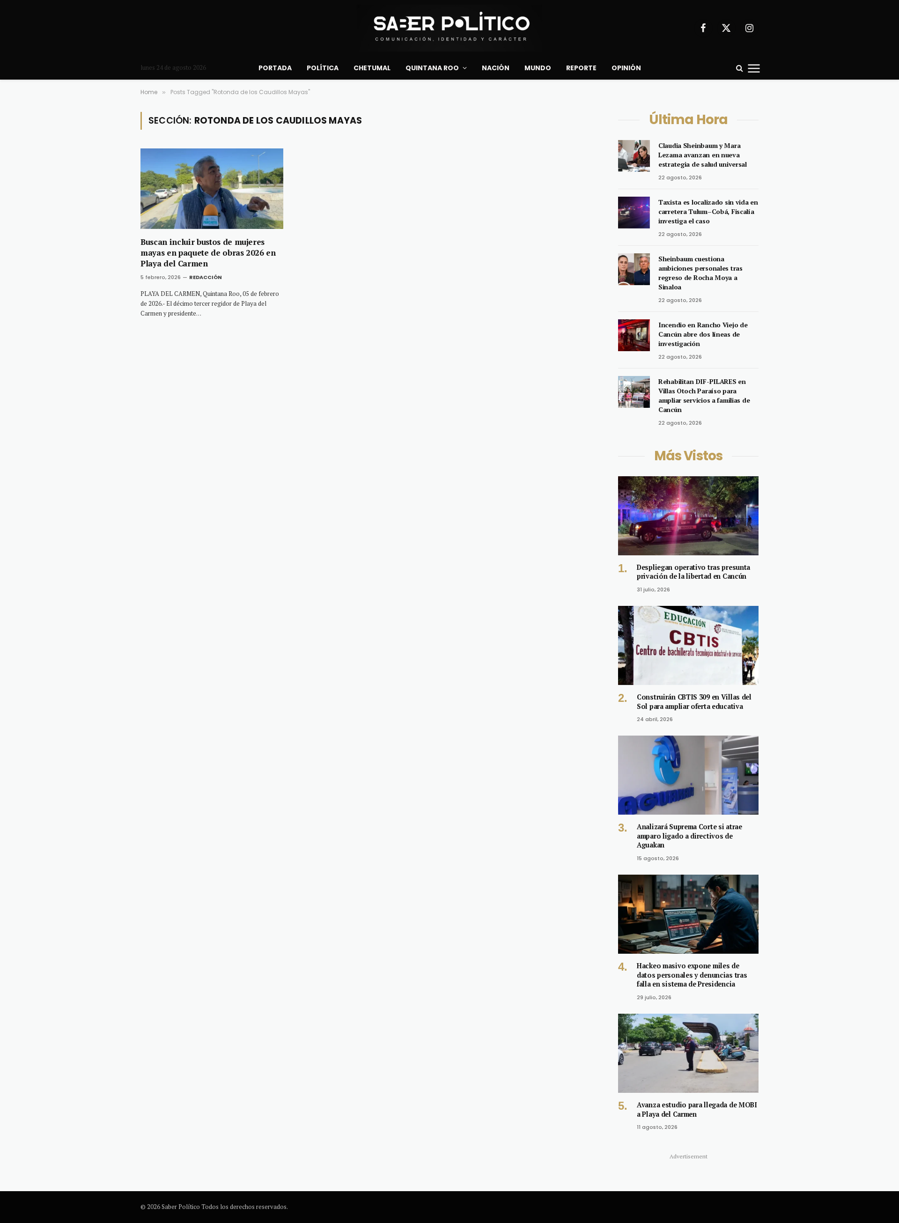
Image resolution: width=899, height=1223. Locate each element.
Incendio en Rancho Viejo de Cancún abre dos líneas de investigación (702, 334)
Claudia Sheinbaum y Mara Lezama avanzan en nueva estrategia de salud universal (702, 155)
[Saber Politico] (449, 28)
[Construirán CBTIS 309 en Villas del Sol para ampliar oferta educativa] (688, 645)
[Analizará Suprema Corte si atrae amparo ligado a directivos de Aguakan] (688, 775)
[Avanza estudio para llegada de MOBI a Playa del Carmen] (688, 1053)
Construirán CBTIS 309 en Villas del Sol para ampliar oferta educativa (694, 702)
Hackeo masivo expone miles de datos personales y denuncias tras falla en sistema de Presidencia (692, 974)
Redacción (205, 277)
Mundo (537, 68)
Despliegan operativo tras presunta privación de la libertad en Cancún (693, 572)
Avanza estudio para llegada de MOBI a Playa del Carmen (697, 1109)
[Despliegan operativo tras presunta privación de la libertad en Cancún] (688, 515)
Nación (495, 68)
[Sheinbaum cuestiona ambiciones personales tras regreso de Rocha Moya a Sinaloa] (634, 269)
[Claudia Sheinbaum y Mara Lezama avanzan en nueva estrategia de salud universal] (634, 156)
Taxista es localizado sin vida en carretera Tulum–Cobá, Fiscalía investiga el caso (708, 211)
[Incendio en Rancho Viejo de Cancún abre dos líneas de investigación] (634, 335)
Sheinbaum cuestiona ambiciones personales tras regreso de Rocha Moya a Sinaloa (700, 272)
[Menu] (754, 68)
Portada (275, 68)
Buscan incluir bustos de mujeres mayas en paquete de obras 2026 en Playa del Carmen (208, 252)
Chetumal (372, 68)
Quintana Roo (432, 68)
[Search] (739, 68)
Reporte (581, 68)
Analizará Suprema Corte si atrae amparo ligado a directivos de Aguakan (689, 835)
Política (323, 68)
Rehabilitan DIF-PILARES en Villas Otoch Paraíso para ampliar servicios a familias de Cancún (704, 395)
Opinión (626, 68)
